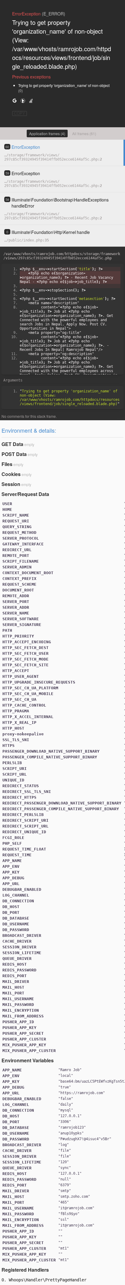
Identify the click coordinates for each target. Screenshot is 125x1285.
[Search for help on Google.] (14, 100)
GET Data (12, 444)
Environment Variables (28, 1060)
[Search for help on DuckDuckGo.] (22, 100)
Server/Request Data (25, 494)
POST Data (14, 454)
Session (11, 484)
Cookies (11, 474)
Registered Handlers (25, 1269)
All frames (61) (84, 133)
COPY (19, 113)
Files (7, 464)
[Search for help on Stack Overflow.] (31, 100)
